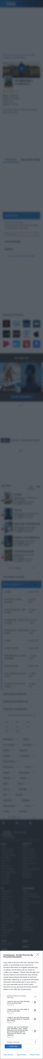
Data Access (21, 1055)
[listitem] (21, 996)
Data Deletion (8, 1055)
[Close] (38, 955)
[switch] (34, 1002)
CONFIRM (13, 1046)
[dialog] (21, 1005)
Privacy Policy (34, 1055)
